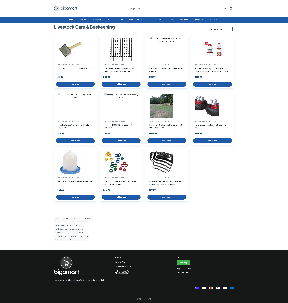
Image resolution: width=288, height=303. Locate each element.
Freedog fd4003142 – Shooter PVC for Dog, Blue (119, 126)
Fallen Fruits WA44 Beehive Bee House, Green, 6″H (165, 69)
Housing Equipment (76, 229)
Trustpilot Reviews (123, 267)
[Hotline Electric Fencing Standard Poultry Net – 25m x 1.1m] (161, 106)
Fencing (78, 225)
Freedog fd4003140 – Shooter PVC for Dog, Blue (74, 126)
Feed (64, 222)
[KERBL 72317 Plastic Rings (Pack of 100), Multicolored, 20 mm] (116, 163)
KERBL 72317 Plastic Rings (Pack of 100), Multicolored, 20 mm (120, 182)
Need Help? (183, 263)
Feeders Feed (82, 222)
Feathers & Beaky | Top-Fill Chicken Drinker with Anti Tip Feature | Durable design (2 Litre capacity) (211, 70)
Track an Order (183, 272)
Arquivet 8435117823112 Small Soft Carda (75, 68)
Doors (57, 222)
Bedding (65, 218)
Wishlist (219, 8)
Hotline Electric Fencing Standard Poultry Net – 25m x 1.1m (166, 126)
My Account (225, 8)
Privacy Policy (120, 262)
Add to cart (75, 84)
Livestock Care (59, 233)
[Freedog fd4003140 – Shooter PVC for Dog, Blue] (75, 106)
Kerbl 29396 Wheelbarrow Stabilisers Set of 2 (212, 126)
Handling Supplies (61, 229)
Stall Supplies (59, 240)
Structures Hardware (73, 240)
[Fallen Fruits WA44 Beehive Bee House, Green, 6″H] (166, 50)
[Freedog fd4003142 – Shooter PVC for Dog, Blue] (121, 106)
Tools (86, 240)
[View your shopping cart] (231, 9)
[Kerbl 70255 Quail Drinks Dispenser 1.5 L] (70, 163)
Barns (57, 218)
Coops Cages (87, 218)
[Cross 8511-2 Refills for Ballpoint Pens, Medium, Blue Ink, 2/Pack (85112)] (121, 50)
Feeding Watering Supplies (63, 225)
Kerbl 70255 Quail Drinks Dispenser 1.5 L (75, 181)
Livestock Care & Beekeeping (68, 65)
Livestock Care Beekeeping (76, 233)
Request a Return (184, 268)
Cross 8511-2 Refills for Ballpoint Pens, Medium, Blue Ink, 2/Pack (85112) (120, 69)
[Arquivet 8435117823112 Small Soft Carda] (70, 50)
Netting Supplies (60, 236)
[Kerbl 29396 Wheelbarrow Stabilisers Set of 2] (207, 106)
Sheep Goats (85, 236)
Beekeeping (75, 218)
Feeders (72, 222)
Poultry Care (73, 236)
